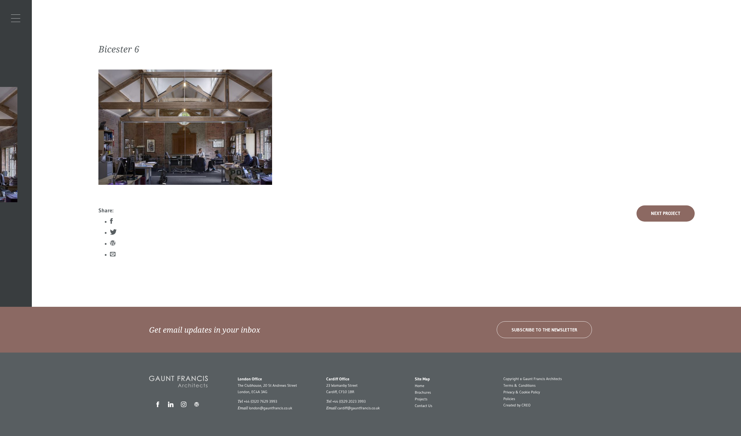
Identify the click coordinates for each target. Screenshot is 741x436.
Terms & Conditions (519, 385)
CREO (526, 405)
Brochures (423, 392)
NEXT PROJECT (665, 213)
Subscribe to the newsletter (544, 330)
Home (419, 386)
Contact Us (423, 406)
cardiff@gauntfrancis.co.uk (358, 408)
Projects (421, 399)
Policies (509, 399)
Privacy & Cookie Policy (521, 392)
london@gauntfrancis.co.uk (270, 408)
